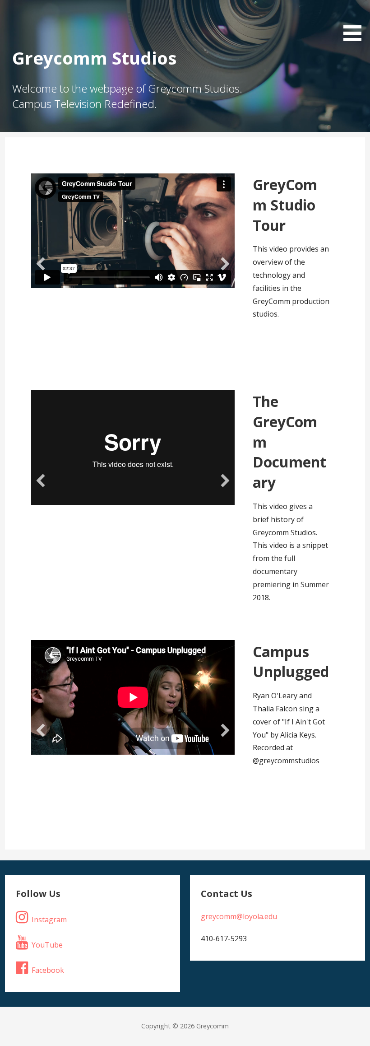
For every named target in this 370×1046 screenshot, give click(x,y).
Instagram (49, 920)
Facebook (48, 970)
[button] (40, 264)
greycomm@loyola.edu (239, 916)
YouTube (47, 945)
